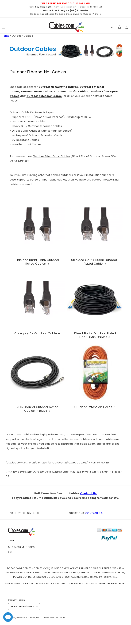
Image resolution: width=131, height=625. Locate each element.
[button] (112, 27)
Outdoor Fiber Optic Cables (51, 156)
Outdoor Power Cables (37, 91)
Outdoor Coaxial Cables (71, 91)
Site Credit (59, 617)
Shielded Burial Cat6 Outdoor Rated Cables (37, 262)
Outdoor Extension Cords (44, 96)
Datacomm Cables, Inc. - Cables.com (35, 617)
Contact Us (88, 493)
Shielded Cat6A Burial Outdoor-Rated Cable (95, 262)
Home (5, 36)
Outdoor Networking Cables (58, 87)
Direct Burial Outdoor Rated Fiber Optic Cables (95, 335)
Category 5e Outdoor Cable (35, 333)
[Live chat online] (8, 617)
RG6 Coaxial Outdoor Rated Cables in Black (37, 409)
